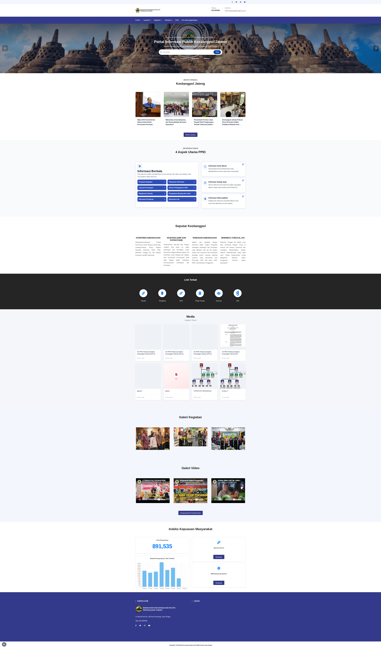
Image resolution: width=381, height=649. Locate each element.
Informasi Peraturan (146, 199)
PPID (177, 20)
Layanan (146, 20)
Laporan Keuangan (146, 188)
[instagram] (232, 2)
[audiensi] (228, 438)
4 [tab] (190, 70)
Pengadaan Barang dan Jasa (180, 193)
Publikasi (168, 20)
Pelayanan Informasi (176, 182)
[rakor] (153, 438)
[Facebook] (136, 625)
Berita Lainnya (190, 135)
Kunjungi (219, 557)
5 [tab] (193, 70)
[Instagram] (145, 625)
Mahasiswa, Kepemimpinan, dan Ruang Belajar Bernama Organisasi (176, 122)
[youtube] (245, 2)
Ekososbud (183, 58)
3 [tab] (188, 70)
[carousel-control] (5, 48)
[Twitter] (140, 625)
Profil (137, 20)
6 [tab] (196, 70)
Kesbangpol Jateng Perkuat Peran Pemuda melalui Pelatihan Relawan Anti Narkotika (232, 122)
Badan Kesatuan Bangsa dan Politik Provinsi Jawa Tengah (195, 645)
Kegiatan (157, 20)
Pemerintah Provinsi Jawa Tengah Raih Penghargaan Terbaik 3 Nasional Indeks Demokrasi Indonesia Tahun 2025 (204, 122)
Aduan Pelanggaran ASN (178, 188)
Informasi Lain (174, 199)
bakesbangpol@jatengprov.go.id (235, 11)
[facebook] (236, 2)
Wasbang (206, 58)
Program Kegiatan (145, 182)
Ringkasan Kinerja (146, 193)
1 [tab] (182, 70)
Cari (217, 52)
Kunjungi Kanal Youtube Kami (190, 513)
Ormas (174, 58)
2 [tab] (185, 70)
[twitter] (241, 2)
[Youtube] (149, 625)
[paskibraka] (190, 436)
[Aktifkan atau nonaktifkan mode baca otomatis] (4, 644)
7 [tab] (199, 70)
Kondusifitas (195, 58)
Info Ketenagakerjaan (189, 20)
